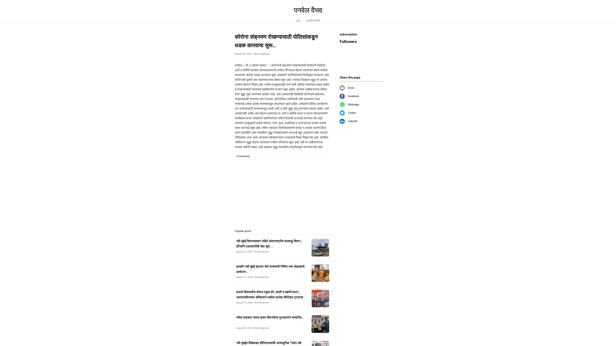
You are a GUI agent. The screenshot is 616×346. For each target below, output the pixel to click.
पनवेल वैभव (308, 10)
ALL (298, 20)
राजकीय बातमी (313, 20)
